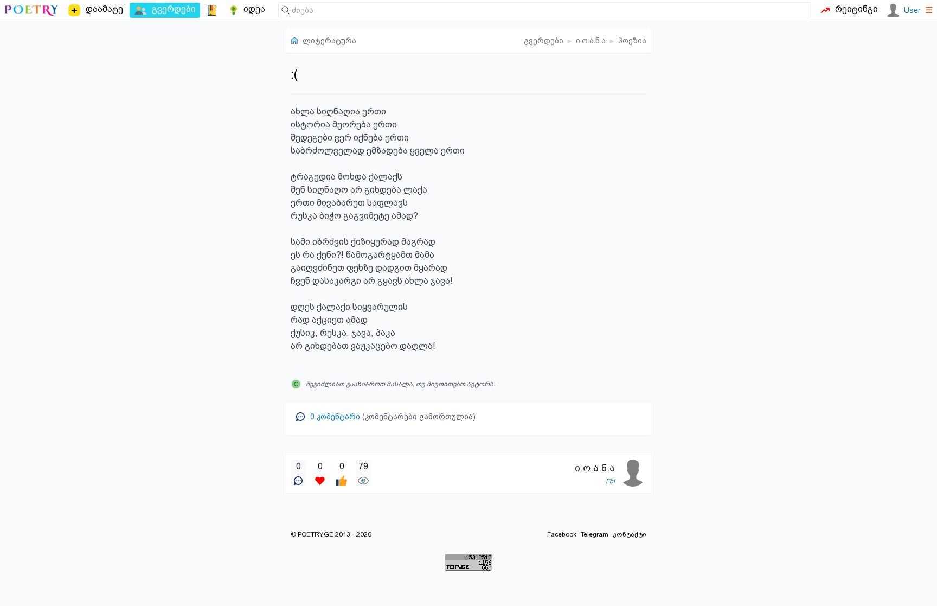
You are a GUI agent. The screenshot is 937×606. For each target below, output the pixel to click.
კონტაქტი (629, 534)
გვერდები (543, 40)
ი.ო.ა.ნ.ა (591, 40)
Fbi (610, 481)
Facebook (561, 534)
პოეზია (632, 40)
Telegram (594, 534)
